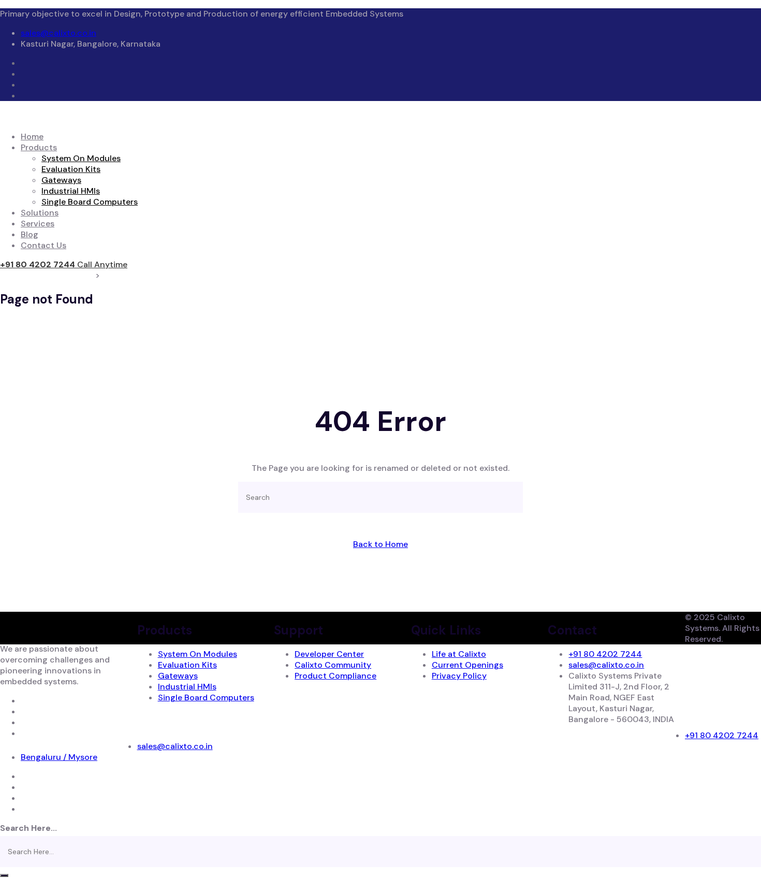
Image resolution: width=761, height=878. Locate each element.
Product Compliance (335, 675)
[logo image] (717, 716)
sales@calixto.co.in (58, 32)
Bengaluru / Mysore (59, 757)
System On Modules (81, 158)
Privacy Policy (459, 675)
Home (32, 136)
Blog (29, 234)
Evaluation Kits (70, 169)
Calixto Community (333, 664)
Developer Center (329, 654)
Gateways (61, 180)
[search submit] (4, 875)
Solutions (39, 212)
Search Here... (28, 828)
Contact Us (43, 245)
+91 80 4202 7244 (605, 654)
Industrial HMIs (70, 190)
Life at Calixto (459, 654)
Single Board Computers (89, 201)
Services (37, 223)
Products (39, 147)
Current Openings (467, 664)
